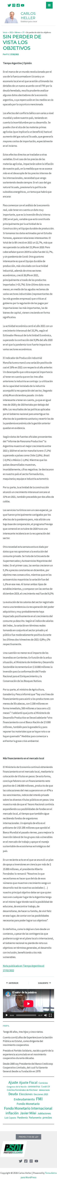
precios (47, 1117)
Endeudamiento (24, 1099)
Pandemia (22, 1117)
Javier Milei (28, 1113)
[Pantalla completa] (50, 1015)
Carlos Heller (28, 15)
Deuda (13, 1094)
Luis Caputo (10, 1117)
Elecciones (25, 1094)
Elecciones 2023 (41, 1094)
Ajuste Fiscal (28, 1082)
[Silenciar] (45, 1015)
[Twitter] (9, 5)
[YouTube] (22, 5)
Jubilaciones (44, 1113)
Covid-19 (45, 1086)
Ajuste (13, 1082)
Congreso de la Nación (17, 1086)
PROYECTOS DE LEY (28, 1136)
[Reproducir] (6, 1015)
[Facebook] (18, 5)
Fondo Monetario (28, 1104)
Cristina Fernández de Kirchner (22, 1089)
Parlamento (35, 1117)
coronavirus (34, 1086)
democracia (44, 1090)
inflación (12, 1113)
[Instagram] (14, 5)
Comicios (43, 1082)
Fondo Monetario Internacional (28, 1108)
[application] (28, 1003)
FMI (39, 1099)
